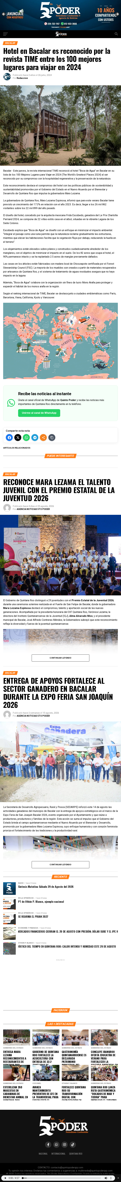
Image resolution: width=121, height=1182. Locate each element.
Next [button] (117, 14)
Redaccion (22, 78)
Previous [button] (4, 14)
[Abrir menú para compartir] (43, 437)
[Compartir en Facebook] (9, 437)
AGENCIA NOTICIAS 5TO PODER (33, 509)
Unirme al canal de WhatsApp (39, 412)
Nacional (43, 1153)
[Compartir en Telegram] (34, 437)
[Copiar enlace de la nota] (51, 437)
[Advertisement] (60, 983)
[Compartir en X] (17, 437)
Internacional (58, 1153)
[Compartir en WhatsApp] (26, 437)
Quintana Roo (75, 1153)
